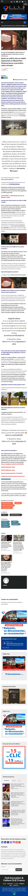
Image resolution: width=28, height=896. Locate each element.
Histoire (14, 521)
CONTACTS (15, 885)
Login (25, 4)
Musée (18, 52)
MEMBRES (21, 883)
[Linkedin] (5, 842)
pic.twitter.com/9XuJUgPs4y (14, 335)
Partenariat (15, 524)
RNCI (11, 885)
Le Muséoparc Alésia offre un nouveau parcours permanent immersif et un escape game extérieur (6, 545)
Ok (14, 894)
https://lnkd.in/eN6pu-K (7, 179)
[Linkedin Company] (12, 2)
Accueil (4, 883)
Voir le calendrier (5, 647)
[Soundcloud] (25, 2)
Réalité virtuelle (13, 54)
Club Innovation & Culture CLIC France (14, 879)
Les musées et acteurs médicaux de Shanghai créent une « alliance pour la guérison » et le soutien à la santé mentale (18, 812)
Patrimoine (5, 526)
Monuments (11, 52)
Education (5, 521)
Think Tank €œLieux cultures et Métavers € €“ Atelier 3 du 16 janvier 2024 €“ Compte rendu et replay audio (18, 794)
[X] (14, 2)
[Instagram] (20, 2)
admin (6, 68)
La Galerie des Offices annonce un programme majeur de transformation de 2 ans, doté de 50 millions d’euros (18, 803)
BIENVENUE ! (10, 883)
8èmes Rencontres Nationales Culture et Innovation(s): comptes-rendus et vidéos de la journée (18, 785)
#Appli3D (11, 318)
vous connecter (11, 602)
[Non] (26, 891)
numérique (5, 524)
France (4, 514)
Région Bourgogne (15, 514)
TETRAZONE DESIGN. (14, 184)
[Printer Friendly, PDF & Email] (4, 70)
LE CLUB (16, 883)
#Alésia (17, 318)
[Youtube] (23, 2)
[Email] (7, 78)
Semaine (14, 780)
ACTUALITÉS (4, 52)
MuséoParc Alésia (11, 84)
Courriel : (3, 866)
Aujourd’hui (7, 780)
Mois (20, 780)
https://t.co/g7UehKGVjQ (14, 435)
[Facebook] (17, 2)
